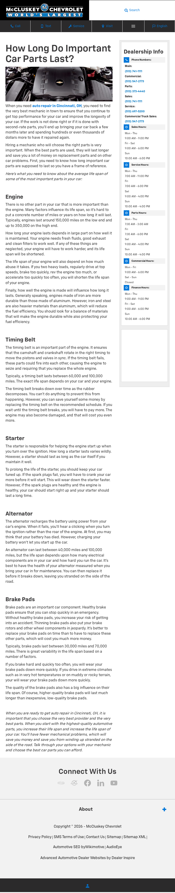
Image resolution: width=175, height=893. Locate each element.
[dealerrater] (74, 783)
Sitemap (114, 837)
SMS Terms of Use (69, 837)
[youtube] (114, 783)
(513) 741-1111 (133, 71)
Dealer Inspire (123, 858)
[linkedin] (101, 783)
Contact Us (95, 837)
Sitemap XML (135, 837)
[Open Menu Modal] (133, 26)
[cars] (61, 783)
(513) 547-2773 (134, 81)
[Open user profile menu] (87, 886)
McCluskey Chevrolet (103, 827)
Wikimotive (94, 847)
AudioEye (114, 847)
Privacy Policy (39, 837)
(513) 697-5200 (135, 111)
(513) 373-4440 (135, 91)
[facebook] (87, 783)
